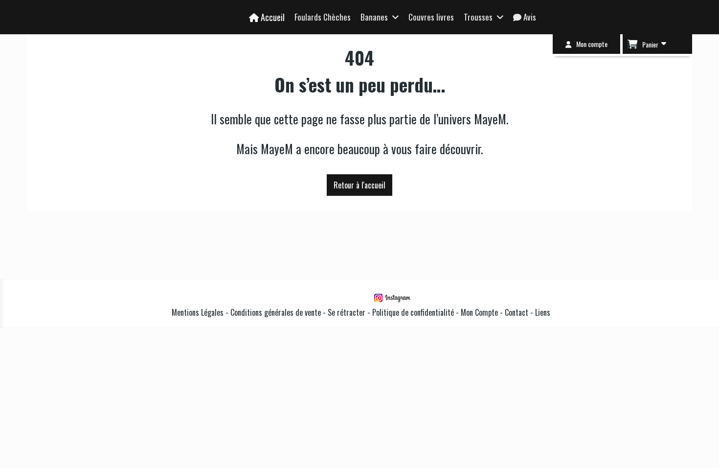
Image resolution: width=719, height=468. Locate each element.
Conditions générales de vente (275, 312)
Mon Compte (479, 312)
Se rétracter (346, 312)
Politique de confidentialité (413, 312)
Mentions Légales (198, 312)
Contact (517, 312)
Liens (542, 312)
